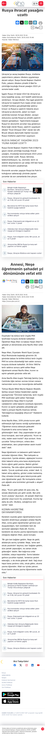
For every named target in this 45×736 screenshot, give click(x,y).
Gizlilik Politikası (7, 682)
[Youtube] (38, 665)
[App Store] (22, 701)
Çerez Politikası (7, 685)
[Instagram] (26, 665)
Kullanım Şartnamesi (8, 680)
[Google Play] (22, 694)
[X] (20, 665)
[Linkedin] (32, 665)
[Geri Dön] (4, 3)
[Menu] (41, 3)
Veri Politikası (6, 687)
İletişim (4, 678)
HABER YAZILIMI (7, 713)
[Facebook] (14, 665)
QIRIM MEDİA (6, 675)
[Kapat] (42, 729)
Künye (4, 673)
